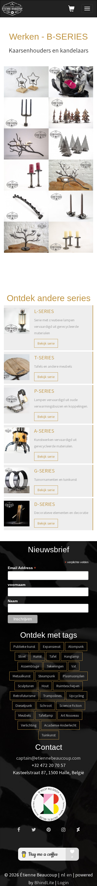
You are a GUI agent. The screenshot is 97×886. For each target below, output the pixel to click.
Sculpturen (26, 686)
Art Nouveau (70, 715)
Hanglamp (71, 656)
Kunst (37, 656)
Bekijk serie (46, 343)
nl (63, 875)
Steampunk (46, 676)
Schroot (46, 705)
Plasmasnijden (73, 676)
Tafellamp (46, 715)
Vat (73, 666)
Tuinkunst (49, 735)
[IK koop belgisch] (49, 803)
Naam (13, 601)
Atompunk (76, 646)
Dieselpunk (24, 705)
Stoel (22, 656)
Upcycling (76, 695)
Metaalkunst (22, 676)
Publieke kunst (24, 646)
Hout (45, 686)
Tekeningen (55, 666)
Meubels (24, 715)
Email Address (22, 567)
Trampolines (52, 695)
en (69, 875)
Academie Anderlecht (60, 725)
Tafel (52, 656)
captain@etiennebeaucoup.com (48, 758)
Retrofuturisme (24, 695)
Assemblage (30, 666)
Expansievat (52, 646)
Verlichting (28, 725)
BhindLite (44, 882)
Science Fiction (70, 705)
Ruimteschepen (67, 686)
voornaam (16, 585)
